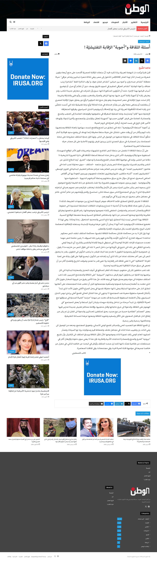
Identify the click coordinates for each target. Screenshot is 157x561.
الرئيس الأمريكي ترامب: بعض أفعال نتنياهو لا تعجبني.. (113, 28)
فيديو (105, 22)
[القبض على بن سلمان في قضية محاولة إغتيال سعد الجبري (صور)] (23, 427)
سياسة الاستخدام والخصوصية (38, 557)
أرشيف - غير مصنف (139, 36)
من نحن (50, 557)
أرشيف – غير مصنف (143, 519)
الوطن (146, 54)
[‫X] (145, 506)
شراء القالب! (13, 29)
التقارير (134, 22)
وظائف (9, 557)
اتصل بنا (21, 557)
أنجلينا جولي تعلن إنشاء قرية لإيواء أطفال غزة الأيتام (28, 357)
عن (27, 29)
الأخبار (125, 22)
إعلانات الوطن (145, 546)
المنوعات (115, 22)
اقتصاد (96, 22)
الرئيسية (144, 22)
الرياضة (87, 22)
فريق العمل (21, 29)
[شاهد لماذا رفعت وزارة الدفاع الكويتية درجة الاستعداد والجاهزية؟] (133, 427)
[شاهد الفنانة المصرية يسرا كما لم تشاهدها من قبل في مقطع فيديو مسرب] (96, 427)
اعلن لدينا (15, 557)
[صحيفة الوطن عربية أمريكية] (137, 9)
